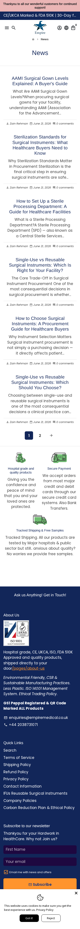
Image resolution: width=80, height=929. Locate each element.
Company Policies (19, 800)
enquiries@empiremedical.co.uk (36, 717)
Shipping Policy (17, 764)
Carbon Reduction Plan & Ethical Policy (39, 807)
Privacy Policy (16, 779)
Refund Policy (15, 772)
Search (9, 750)
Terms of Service (18, 757)
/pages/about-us (28, 668)
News (44, 39)
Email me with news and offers (30, 872)
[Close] (76, 893)
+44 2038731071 (21, 724)
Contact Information (22, 786)
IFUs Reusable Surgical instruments (35, 793)
